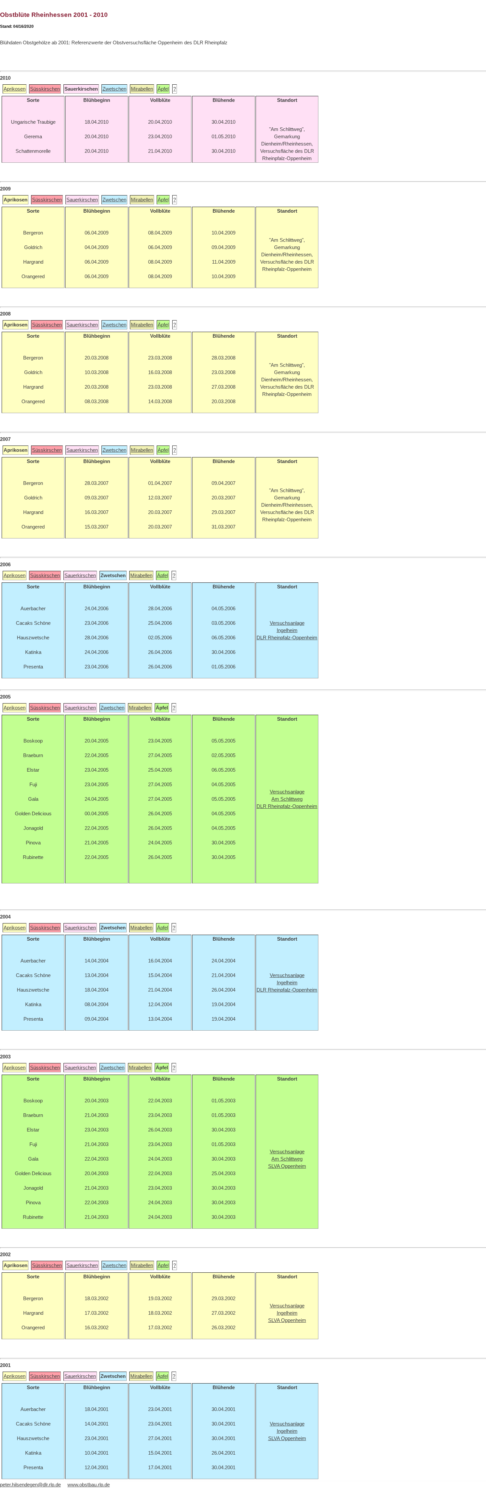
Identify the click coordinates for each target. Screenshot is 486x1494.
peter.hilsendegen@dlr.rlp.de (30, 1484)
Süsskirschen (45, 89)
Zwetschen (114, 89)
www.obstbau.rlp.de (88, 1484)
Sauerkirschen (82, 199)
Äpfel (163, 89)
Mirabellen (142, 89)
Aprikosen (14, 89)
